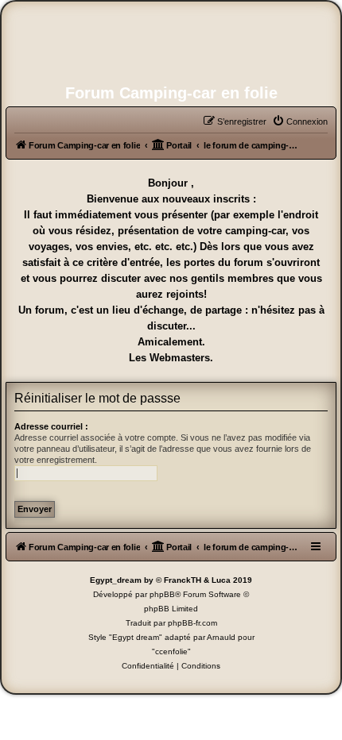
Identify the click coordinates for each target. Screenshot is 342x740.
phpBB (162, 594)
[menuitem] (300, 121)
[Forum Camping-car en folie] (171, 44)
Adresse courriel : (51, 426)
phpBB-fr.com (192, 623)
